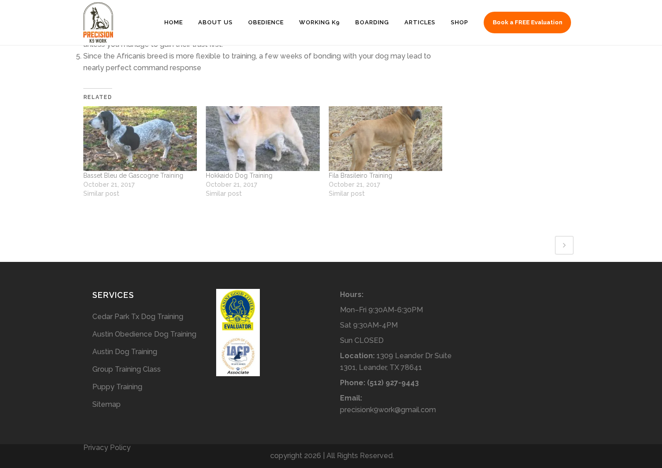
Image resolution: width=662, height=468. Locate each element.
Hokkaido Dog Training (239, 175)
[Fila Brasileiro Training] (385, 138)
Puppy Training (117, 386)
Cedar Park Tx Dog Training (137, 316)
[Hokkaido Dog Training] (262, 138)
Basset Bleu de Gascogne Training (133, 175)
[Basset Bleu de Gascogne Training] (140, 138)
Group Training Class (126, 369)
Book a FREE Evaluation (527, 22)
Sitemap (106, 404)
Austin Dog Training (124, 351)
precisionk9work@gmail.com (388, 409)
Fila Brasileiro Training (360, 175)
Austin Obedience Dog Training (144, 334)
